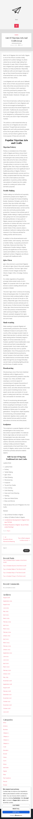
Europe (5, 753)
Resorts (5, 781)
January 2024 (6, 635)
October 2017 (6, 701)
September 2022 (7, 653)
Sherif (21, 45)
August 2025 (6, 604)
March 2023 (6, 642)
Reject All (16, 808)
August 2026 (6, 597)
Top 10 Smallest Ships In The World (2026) (14, 572)
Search (5, 548)
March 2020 (6, 667)
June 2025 (6, 608)
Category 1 (6, 733)
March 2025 (6, 618)
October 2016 (6, 708)
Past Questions (7, 778)
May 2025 (5, 611)
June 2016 (6, 712)
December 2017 (7, 694)
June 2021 (5, 656)
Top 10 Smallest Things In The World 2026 (14, 576)
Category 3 (6, 740)
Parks (4, 774)
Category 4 (6, 743)
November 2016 (7, 705)
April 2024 (6, 625)
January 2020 (6, 673)
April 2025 (5, 615)
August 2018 (6, 687)
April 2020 (6, 663)
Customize (16, 805)
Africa (4, 722)
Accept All (16, 812)
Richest (5, 785)
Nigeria (16, 34)
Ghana (4, 757)
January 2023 (6, 649)
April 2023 (6, 639)
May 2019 (5, 677)
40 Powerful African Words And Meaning (9, 539)
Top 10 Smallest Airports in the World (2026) (14, 565)
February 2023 (7, 646)
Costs (4, 746)
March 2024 (6, 628)
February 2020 (7, 670)
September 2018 (7, 684)
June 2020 (6, 660)
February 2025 (7, 622)
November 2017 (7, 698)
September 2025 (7, 601)
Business (5, 729)
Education (5, 750)
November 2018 (7, 680)
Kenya (4, 764)
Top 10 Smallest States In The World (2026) (14, 569)
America (5, 726)
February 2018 (7, 691)
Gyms (4, 760)
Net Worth (5, 767)
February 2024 (7, 632)
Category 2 (6, 736)
